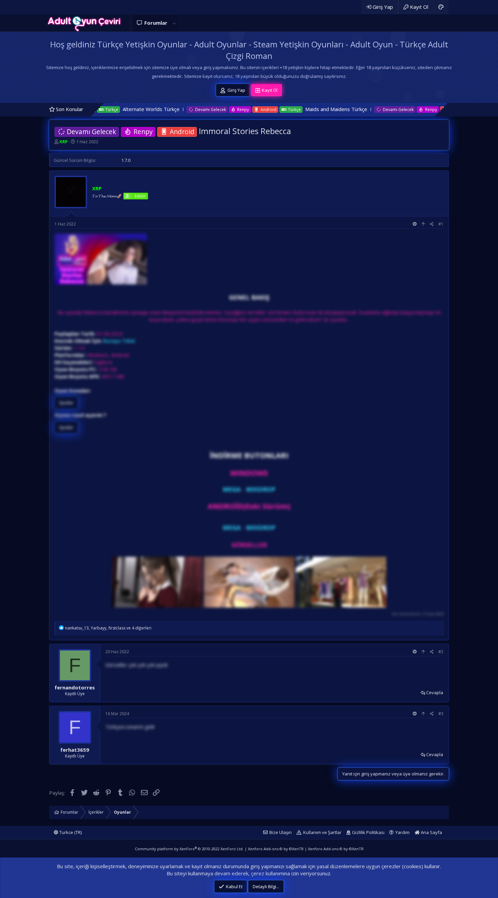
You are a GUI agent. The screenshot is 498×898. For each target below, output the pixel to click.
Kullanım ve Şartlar (322, 832)
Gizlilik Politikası (368, 832)
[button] (174, 22)
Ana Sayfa (431, 832)
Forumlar (155, 22)
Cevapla (434, 692)
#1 (440, 224)
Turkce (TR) (70, 832)
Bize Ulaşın (280, 832)
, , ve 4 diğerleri (108, 628)
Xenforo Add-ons (276, 848)
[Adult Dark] (441, 7)
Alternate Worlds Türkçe (105, 109)
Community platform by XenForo (189, 848)
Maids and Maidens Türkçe (291, 109)
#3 (440, 714)
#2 (440, 652)
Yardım (402, 832)
